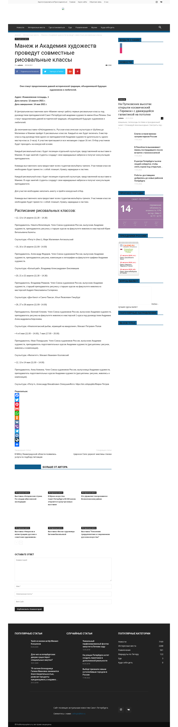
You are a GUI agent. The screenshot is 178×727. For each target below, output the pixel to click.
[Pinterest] (63, 404)
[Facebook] (63, 395)
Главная (72, 2)
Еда (70, 27)
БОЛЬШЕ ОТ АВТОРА (55, 467)
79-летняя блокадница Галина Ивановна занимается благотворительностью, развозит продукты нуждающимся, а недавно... (45, 674)
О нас (106, 2)
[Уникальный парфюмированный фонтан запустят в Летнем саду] (73, 644)
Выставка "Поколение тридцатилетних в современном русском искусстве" (95, 534)
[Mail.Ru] (63, 435)
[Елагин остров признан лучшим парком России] (125, 137)
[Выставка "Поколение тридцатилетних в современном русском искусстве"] (96, 518)
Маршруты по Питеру (128, 654)
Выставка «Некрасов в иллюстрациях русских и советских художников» (25, 534)
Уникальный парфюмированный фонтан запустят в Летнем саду (96, 644)
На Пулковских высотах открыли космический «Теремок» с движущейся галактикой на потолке (136, 109)
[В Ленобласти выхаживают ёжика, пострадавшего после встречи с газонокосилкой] (125, 150)
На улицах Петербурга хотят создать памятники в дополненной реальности (96, 658)
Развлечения (81, 27)
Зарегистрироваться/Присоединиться (52, 2)
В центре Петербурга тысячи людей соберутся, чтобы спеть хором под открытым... (148, 164)
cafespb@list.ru (78, 713)
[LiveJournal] (63, 440)
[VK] (63, 422)
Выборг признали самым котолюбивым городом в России (95, 672)
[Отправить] (63, 444)
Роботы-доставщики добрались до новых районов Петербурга (148, 178)
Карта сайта (82, 2)
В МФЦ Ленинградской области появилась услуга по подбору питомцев (35, 455)
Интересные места (36, 27)
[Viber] (63, 426)
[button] (160, 27)
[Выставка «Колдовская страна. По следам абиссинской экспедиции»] (30, 483)
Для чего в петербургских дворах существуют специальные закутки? (43, 657)
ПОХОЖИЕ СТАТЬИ (27, 467)
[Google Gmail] (63, 409)
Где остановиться (57, 27)
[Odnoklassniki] (63, 417)
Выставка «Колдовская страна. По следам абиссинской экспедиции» (28, 499)
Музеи (94, 27)
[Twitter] (63, 400)
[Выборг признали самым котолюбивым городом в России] (73, 672)
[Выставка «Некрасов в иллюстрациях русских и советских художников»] (30, 518)
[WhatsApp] (63, 413)
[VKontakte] (161, 2)
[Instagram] (156, 2)
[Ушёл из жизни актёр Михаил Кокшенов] (22, 644)
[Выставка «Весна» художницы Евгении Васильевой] (63, 518)
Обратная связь (96, 2)
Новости (20, 27)
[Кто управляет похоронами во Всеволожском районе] (96, 483)
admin (20, 65)
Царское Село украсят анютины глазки (92, 454)
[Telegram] (63, 431)
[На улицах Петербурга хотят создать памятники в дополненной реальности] (73, 658)
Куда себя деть (107, 27)
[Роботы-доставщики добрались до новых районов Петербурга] (125, 179)
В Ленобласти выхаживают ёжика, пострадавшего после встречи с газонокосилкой (148, 150)
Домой (18, 35)
